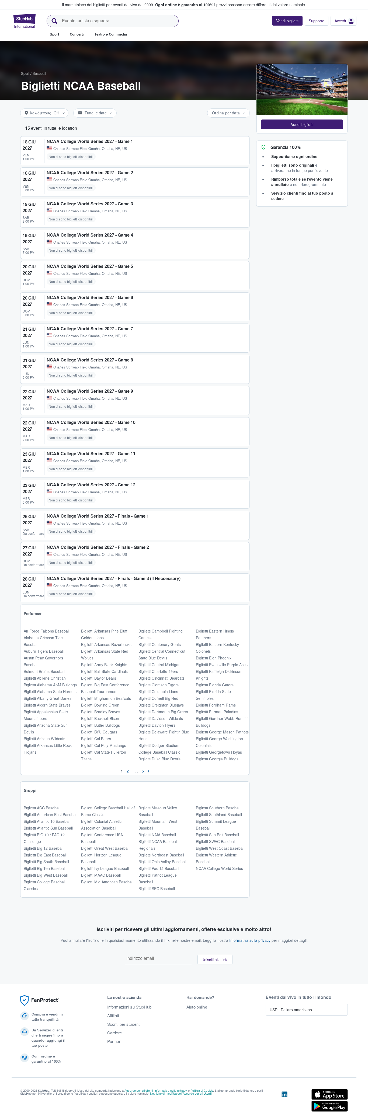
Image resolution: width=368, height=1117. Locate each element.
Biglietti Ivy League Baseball (105, 868)
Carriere (114, 1033)
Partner (113, 1041)
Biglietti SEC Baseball (156, 888)
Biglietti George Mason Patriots (222, 732)
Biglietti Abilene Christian (45, 678)
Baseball (39, 73)
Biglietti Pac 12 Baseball (158, 868)
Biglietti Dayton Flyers (156, 725)
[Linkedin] (284, 1101)
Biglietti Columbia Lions (158, 691)
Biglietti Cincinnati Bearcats (161, 678)
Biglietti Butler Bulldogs (100, 725)
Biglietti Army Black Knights (104, 664)
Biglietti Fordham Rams (216, 705)
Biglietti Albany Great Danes (47, 698)
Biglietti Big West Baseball (46, 875)
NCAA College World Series (219, 868)
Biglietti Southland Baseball (219, 814)
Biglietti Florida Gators (215, 684)
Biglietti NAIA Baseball (157, 834)
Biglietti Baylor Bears (98, 678)
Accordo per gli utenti (138, 1090)
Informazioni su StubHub (129, 1007)
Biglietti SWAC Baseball (215, 841)
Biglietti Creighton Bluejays (161, 705)
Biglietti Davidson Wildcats (160, 718)
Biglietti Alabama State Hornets (50, 691)
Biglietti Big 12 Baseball (43, 848)
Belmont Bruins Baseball (44, 671)
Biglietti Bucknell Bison (100, 718)
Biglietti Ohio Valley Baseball (162, 861)
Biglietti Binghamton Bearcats (106, 698)
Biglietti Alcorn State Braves (47, 705)
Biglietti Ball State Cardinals (104, 671)
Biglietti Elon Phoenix (213, 658)
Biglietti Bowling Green (100, 705)
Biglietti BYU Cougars (99, 732)
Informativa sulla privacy (249, 940)
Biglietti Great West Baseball (105, 848)
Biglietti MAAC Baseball (101, 875)
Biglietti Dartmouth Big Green (163, 711)
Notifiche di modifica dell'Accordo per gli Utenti (180, 1093)
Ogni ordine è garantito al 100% (184, 4)
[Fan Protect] (39, 1000)
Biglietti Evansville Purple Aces (222, 664)
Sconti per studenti (124, 1024)
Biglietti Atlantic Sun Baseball (48, 828)
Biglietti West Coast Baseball (220, 848)
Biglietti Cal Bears (96, 738)
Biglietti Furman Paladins (217, 711)
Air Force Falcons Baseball (47, 631)
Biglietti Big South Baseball (46, 861)
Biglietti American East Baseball (50, 814)
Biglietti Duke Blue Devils (159, 758)
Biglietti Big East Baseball (45, 855)
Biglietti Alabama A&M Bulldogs (50, 684)
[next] (148, 771)
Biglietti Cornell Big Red (158, 698)
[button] (302, 124)
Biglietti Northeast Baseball (161, 855)
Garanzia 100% (285, 147)
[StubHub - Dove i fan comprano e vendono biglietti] (24, 21)
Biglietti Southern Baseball (218, 807)
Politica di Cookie (201, 1090)
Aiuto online (196, 1007)
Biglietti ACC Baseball (42, 807)
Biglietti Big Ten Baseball (44, 868)
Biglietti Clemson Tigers (158, 684)
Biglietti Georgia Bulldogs (217, 758)
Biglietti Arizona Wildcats (44, 738)
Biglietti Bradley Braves (100, 711)
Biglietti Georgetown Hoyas (219, 752)
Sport (25, 73)
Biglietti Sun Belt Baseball (217, 834)
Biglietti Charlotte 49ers (158, 671)
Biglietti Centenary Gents (159, 644)
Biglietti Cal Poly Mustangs (103, 745)
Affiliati (113, 1015)
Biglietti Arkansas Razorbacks (106, 644)
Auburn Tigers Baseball (44, 651)
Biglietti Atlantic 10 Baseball (47, 821)
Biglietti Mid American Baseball (107, 881)
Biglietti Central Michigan (159, 664)
